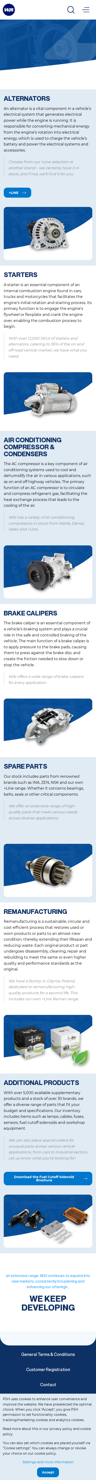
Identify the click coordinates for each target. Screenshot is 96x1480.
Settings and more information (48, 1462)
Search (71, 10)
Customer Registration (48, 1369)
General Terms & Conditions (48, 1354)
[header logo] (9, 9)
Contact (48, 1384)
